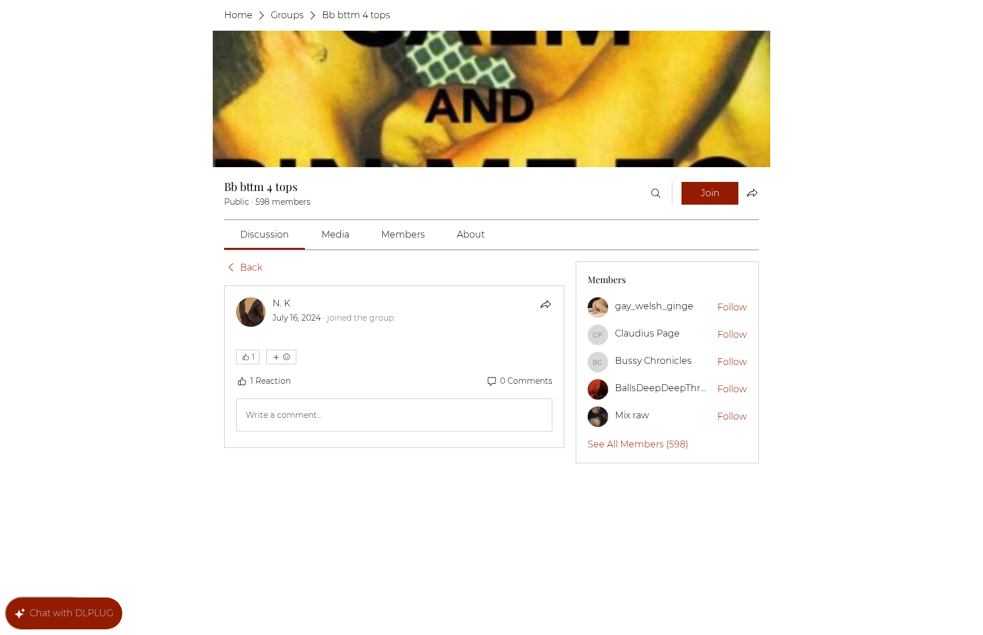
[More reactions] (281, 357)
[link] (264, 234)
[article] (394, 366)
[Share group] (752, 193)
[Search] (656, 193)
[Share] (545, 304)
